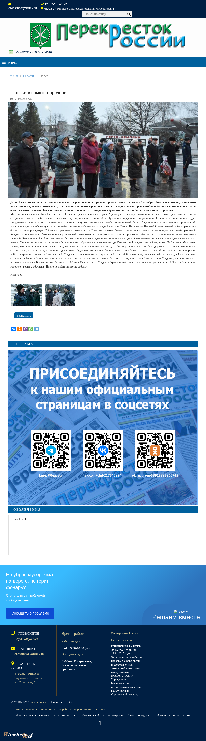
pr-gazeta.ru (39, 702)
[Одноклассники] (19, 329)
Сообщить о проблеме (30, 613)
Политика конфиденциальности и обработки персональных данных (58, 709)
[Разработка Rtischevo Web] (38, 734)
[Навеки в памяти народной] (26, 295)
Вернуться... (24, 315)
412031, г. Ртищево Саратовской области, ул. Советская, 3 (28, 678)
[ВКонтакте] (13, 329)
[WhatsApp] (30, 329)
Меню (12, 62)
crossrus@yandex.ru (22, 8)
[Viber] (25, 329)
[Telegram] (36, 329)
